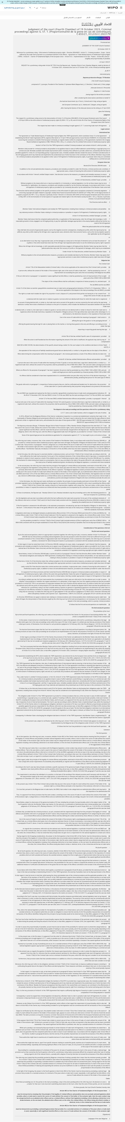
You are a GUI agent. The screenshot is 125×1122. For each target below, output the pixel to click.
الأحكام (88, 17)
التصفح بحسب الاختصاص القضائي (72, 17)
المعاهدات (98, 17)
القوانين (108, 17)
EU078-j (87, 24)
